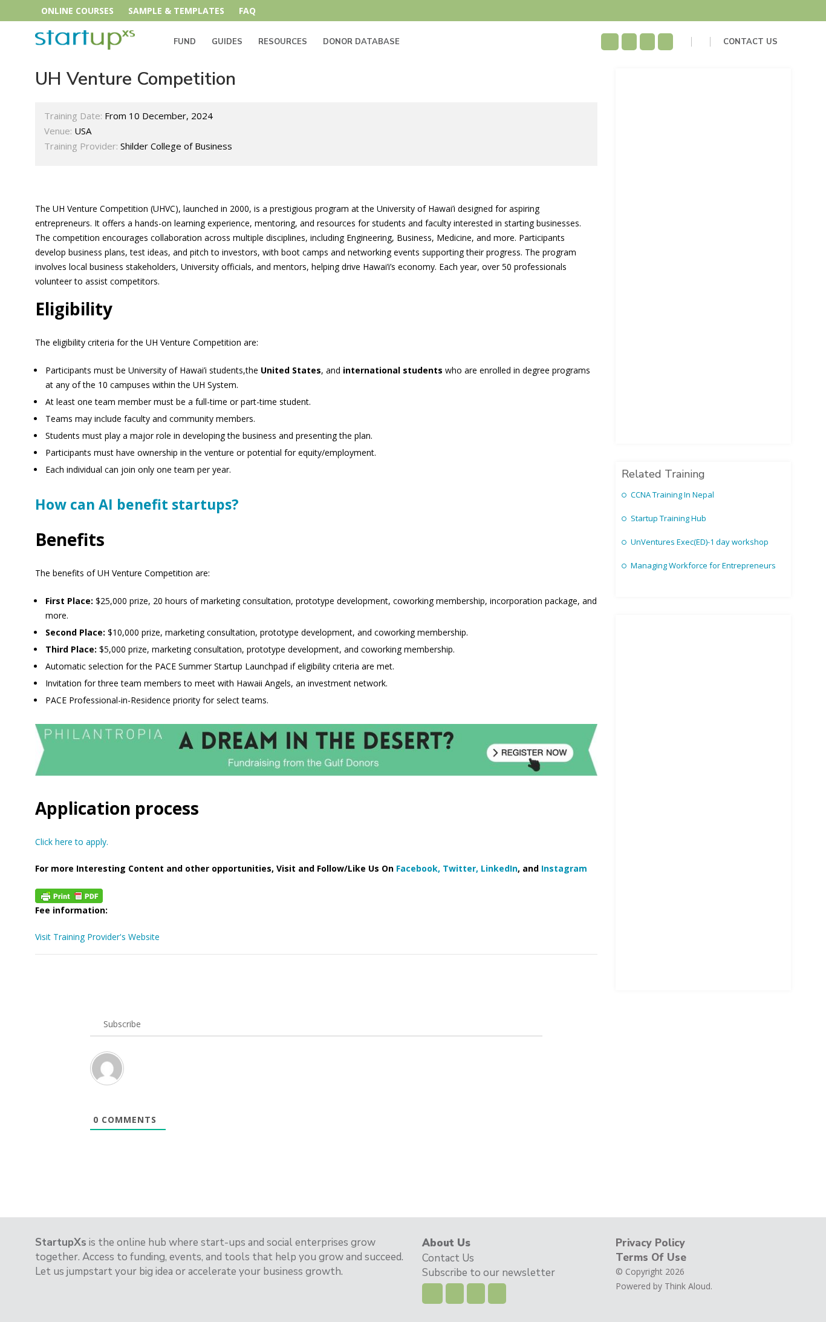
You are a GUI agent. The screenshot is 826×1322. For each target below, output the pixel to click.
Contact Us (448, 1258)
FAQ (247, 10)
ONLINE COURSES (77, 10)
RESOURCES (282, 41)
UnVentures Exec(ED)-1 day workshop (700, 541)
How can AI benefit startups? (137, 504)
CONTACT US (751, 41)
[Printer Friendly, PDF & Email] (69, 895)
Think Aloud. (688, 1286)
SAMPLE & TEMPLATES (176, 10)
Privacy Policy (650, 1243)
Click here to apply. (71, 841)
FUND (185, 41)
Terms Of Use (651, 1257)
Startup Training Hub (668, 518)
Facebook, (418, 868)
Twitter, (460, 868)
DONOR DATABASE (361, 41)
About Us (446, 1243)
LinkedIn (499, 868)
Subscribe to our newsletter (488, 1273)
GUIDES (227, 41)
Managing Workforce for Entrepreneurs (703, 565)
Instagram (564, 868)
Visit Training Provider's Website (97, 936)
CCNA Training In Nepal (672, 494)
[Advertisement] (703, 256)
